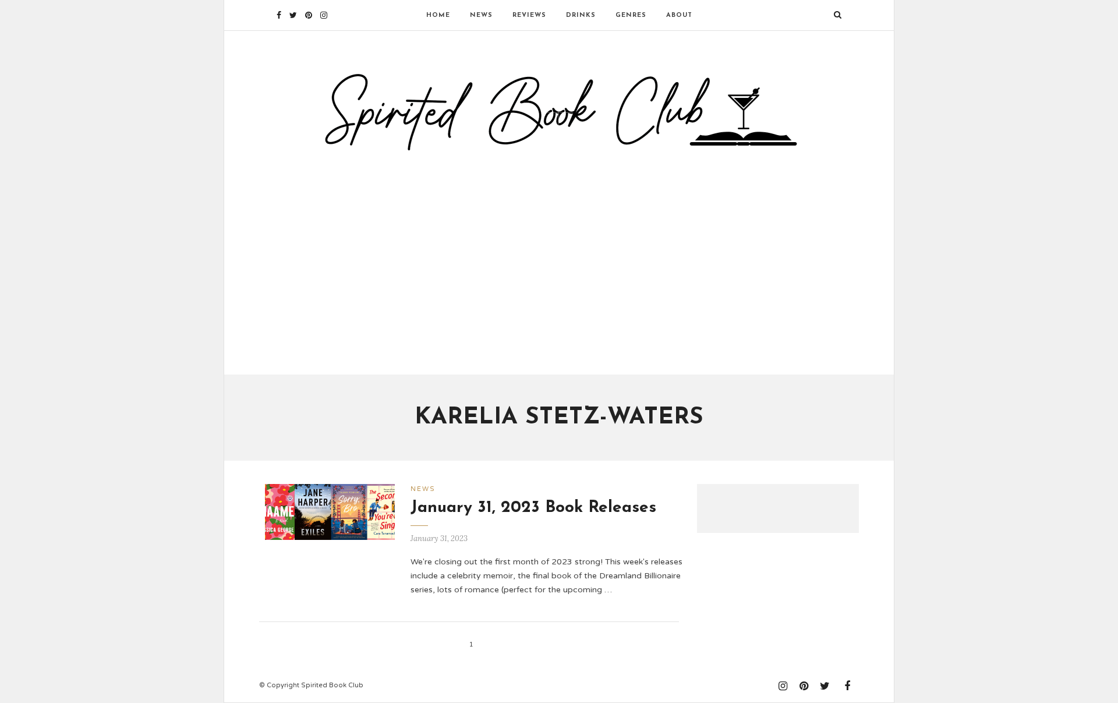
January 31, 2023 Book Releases (533, 508)
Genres (630, 15)
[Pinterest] (308, 15)
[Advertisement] (559, 258)
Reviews (529, 15)
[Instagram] (323, 15)
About (679, 15)
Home (438, 15)
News (481, 15)
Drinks (581, 15)
